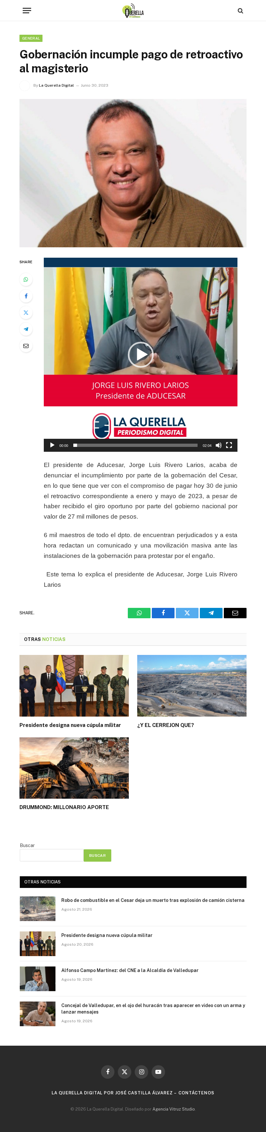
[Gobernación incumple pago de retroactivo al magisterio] (133, 173)
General (31, 38)
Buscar (27, 845)
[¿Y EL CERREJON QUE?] (192, 686)
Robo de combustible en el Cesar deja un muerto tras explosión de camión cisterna (153, 900)
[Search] (239, 10)
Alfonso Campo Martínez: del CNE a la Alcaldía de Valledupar (130, 970)
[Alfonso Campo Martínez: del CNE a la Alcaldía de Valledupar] (37, 978)
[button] (141, 355)
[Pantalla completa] (229, 445)
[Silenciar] (218, 445)
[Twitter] (25, 312)
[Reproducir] (52, 445)
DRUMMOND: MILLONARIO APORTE (64, 807)
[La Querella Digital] (133, 10)
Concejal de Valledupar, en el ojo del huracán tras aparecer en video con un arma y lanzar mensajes (153, 1009)
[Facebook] (25, 295)
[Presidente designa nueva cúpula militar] (74, 686)
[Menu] (27, 10)
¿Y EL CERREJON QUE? (165, 725)
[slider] (135, 445)
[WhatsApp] (25, 279)
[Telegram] (25, 329)
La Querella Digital (56, 85)
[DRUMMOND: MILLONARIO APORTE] (74, 768)
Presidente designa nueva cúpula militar (70, 725)
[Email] (25, 345)
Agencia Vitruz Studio (173, 1109)
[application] (140, 354)
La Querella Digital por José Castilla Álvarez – (114, 1092)
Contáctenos (196, 1092)
